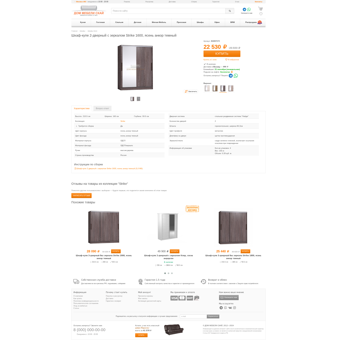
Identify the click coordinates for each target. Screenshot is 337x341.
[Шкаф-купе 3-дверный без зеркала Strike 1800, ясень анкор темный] (233, 227)
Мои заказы (142, 298)
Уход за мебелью (80, 306)
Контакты (258, 2)
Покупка (127, 2)
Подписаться (213, 316)
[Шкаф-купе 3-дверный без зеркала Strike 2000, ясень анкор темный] (103, 227)
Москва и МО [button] (81, 2)
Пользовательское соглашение (85, 303)
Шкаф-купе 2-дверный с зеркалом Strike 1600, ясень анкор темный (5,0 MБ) (110, 168)
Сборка (194, 2)
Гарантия (215, 2)
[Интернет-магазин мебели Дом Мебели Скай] (88, 10)
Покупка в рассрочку (114, 296)
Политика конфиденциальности (86, 301)
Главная (74, 31)
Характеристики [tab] (82, 108)
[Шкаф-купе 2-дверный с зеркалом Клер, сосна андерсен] (168, 227)
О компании (78, 296)
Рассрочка (149, 2)
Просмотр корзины (145, 296)
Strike (122, 121)
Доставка (172, 2)
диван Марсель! (142, 328)
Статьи (76, 308)
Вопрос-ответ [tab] (102, 108)
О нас (237, 2)
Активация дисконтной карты (149, 301)
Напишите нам (230, 297)
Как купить (77, 298)
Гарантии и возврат (113, 301)
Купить (222, 53)
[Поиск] (229, 11)
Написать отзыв (81, 196)
